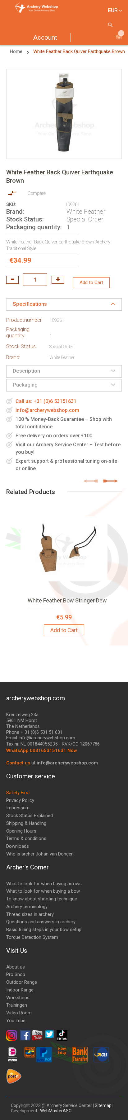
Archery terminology (27, 906)
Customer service (30, 776)
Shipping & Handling (26, 823)
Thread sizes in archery (30, 914)
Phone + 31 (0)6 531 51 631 (34, 732)
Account (45, 37)
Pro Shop (15, 974)
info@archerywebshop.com (47, 410)
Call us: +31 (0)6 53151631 (46, 401)
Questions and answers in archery (40, 922)
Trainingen (16, 1005)
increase (58, 280)
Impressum (18, 808)
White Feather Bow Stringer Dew (67, 600)
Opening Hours (21, 831)
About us (15, 967)
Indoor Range (20, 990)
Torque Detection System (32, 937)
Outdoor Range (21, 982)
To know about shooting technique (41, 899)
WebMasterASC (55, 1110)
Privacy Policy (20, 800)
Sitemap (103, 1105)
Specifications (30, 304)
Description (26, 371)
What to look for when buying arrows (44, 883)
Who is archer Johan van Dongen (40, 854)
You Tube (15, 1020)
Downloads (17, 846)
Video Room (19, 1013)
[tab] (64, 304)
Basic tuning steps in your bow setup (43, 929)
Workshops (18, 997)
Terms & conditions (26, 838)
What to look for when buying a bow (43, 891)
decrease (12, 280)
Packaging (25, 385)
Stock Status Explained (29, 815)
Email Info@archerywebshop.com (40, 738)
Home (17, 51)
